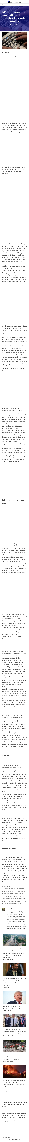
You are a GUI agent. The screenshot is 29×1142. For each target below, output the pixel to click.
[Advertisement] (14, 74)
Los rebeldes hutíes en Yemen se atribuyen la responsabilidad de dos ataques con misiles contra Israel (13, 891)
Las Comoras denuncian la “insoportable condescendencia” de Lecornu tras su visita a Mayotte (14, 1032)
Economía (7, 886)
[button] (27, 5)
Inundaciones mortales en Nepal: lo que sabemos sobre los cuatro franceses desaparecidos (14, 1057)
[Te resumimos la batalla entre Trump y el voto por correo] (14, 1002)
